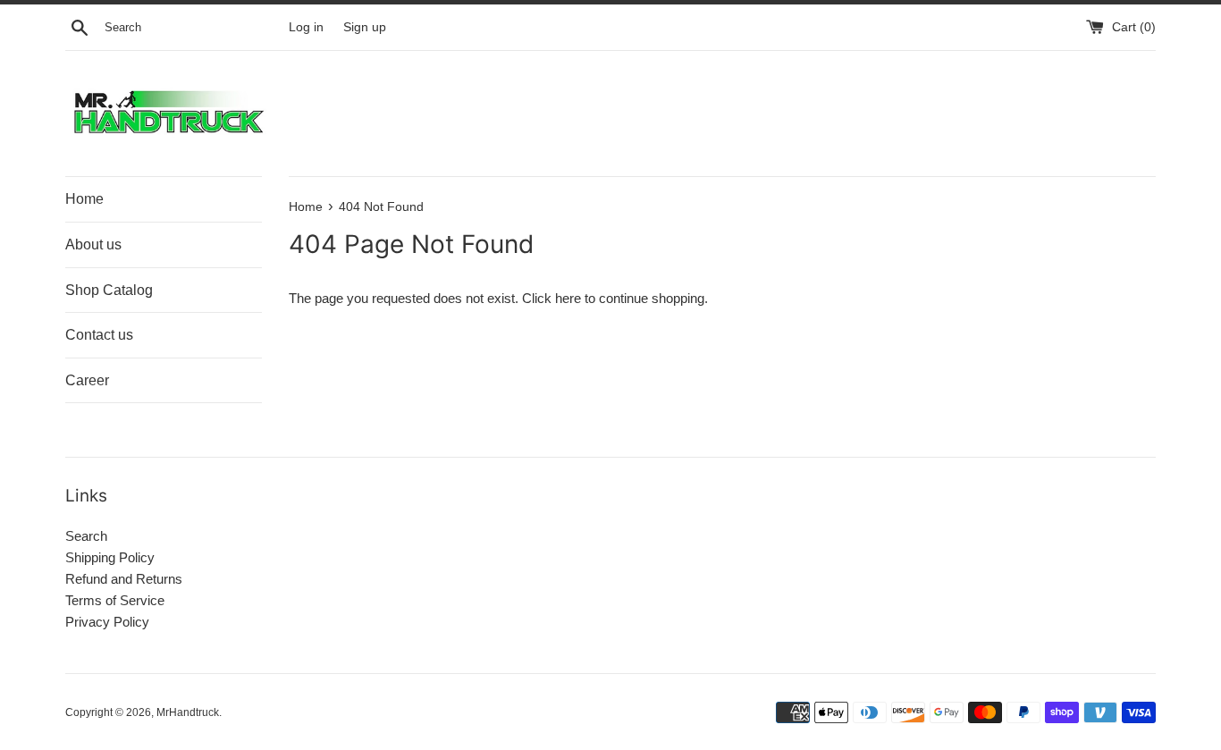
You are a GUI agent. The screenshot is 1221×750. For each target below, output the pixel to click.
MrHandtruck (187, 712)
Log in (306, 27)
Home (84, 198)
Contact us (99, 334)
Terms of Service (114, 600)
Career (87, 380)
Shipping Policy (110, 557)
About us (93, 244)
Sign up (364, 27)
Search (86, 536)
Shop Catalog (109, 290)
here (568, 298)
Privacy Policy (107, 621)
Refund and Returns (123, 578)
